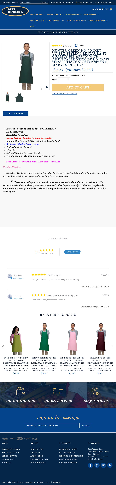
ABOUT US (35, 453)
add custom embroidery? (64, 94)
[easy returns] (95, 395)
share (81, 45)
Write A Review (72, 252)
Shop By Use (36, 15)
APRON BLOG (36, 456)
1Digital (56, 482)
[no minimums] (20, 395)
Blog (32, 27)
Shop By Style (37, 21)
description (15, 113)
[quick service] (58, 395)
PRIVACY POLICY (67, 453)
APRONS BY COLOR (11, 449)
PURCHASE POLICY (68, 449)
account (96, 9)
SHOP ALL (6, 463)
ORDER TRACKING (68, 459)
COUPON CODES (38, 463)
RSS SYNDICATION (39, 459)
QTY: (54, 79)
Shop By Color (54, 15)
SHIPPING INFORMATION (71, 456)
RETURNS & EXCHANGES (104, 2)
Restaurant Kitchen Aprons (81, 15)
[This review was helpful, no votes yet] (102, 286)
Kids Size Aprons (75, 21)
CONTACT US (36, 449)
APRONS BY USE (9, 456)
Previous (3, 347)
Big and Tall (55, 21)
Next (113, 347)
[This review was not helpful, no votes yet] (106, 286)
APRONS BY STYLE (10, 453)
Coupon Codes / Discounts (63, 2)
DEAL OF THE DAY (85, 2)
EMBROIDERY (8, 459)
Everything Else (97, 21)
